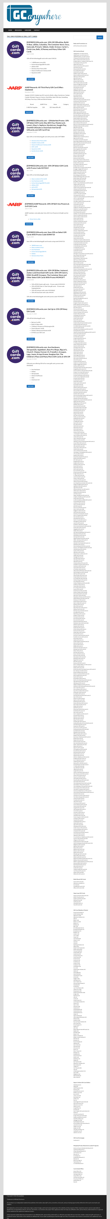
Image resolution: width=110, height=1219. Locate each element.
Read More (30, 79)
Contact (37, 30)
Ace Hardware (35, 249)
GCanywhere (20, 1196)
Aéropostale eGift (36, 189)
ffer (39, 219)
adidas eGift (35, 185)
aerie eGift (34, 187)
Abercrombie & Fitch (37, 247)
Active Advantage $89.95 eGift (40, 183)
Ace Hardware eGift (37, 181)
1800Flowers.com (36, 245)
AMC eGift (34, 147)
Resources (18, 30)
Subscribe (28, 30)
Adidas (33, 253)
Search (100, 37)
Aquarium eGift (36, 149)
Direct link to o (34, 219)
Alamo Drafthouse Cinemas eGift (41, 145)
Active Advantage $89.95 (38, 251)
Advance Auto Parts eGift (39, 140)
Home (10, 30)
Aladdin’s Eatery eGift (37, 142)
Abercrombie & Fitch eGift (39, 179)
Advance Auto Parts (37, 255)
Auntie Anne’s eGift (37, 151)
